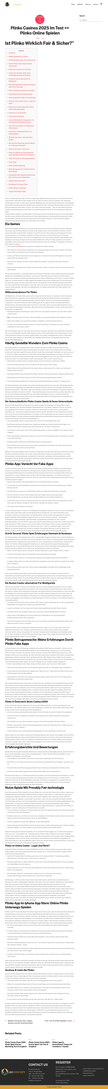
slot (43, 38)
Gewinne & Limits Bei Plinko (17, 113)
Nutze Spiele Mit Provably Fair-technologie (22, 97)
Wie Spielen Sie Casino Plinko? (18, 184)
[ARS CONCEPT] (13, 6)
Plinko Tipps (12, 162)
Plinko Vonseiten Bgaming (17, 165)
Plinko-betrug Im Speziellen (17, 188)
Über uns (88, 4)
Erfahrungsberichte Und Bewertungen (20, 94)
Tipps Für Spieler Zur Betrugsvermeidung (22, 158)
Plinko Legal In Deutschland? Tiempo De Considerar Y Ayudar (62, 1044)
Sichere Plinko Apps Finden (17, 191)
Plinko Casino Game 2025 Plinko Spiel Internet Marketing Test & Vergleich (16, 1044)
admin (38, 38)
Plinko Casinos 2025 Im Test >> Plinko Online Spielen (40, 30)
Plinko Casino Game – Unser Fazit (19, 149)
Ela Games (12, 53)
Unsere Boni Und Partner (16, 116)
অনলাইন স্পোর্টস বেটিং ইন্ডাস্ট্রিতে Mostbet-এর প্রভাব (58, 1021)
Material (80, 4)
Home (73, 4)
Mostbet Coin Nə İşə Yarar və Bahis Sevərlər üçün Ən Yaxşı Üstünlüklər (20, 1022)
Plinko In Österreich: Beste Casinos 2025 (21, 90)
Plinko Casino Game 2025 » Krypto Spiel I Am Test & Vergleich (39, 1044)
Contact (95, 4)
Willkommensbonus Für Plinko (18, 56)
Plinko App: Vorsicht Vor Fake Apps (20, 69)
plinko (18, 244)
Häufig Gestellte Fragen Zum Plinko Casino (22, 60)
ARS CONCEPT (53, 1087)
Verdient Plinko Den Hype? (17, 181)
